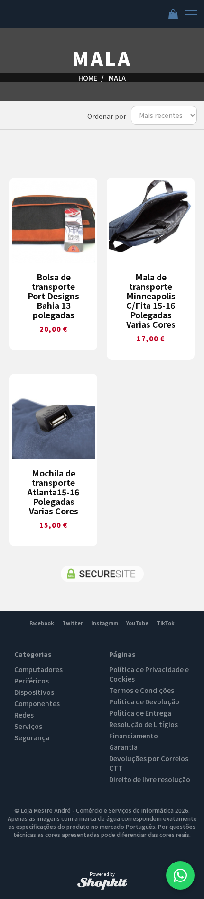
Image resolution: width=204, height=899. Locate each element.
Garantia (123, 747)
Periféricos (31, 680)
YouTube (137, 623)
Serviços (28, 726)
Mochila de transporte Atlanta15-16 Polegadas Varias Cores (53, 492)
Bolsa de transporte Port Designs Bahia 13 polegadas (53, 296)
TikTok (166, 623)
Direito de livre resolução (149, 779)
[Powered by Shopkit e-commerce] (102, 883)
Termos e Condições (141, 690)
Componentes (37, 703)
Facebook (41, 623)
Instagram (104, 623)
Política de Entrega (140, 713)
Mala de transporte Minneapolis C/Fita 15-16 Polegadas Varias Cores (151, 300)
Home (87, 77)
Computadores (38, 669)
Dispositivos (34, 692)
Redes (24, 714)
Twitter (72, 623)
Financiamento (133, 735)
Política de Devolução (144, 701)
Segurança (31, 737)
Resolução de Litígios (143, 724)
